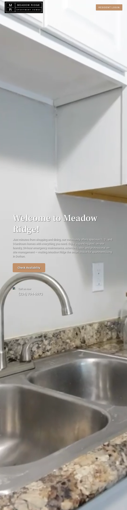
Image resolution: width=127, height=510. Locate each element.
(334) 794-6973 (30, 294)
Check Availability (29, 267)
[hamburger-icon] (69, 7)
